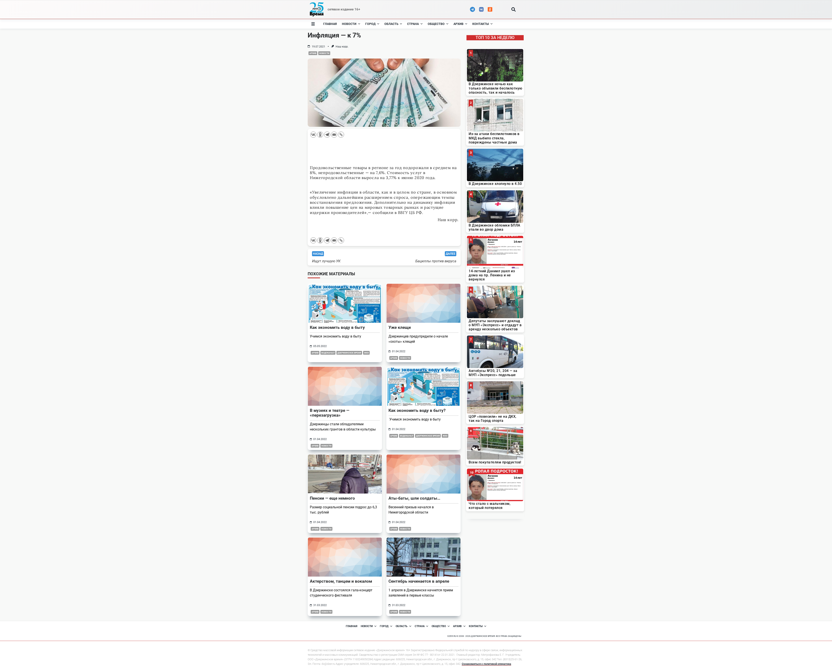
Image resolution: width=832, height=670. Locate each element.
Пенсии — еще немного (332, 498)
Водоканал (328, 353)
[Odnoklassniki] (320, 135)
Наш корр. (342, 46)
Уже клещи (399, 327)
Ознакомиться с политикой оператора (486, 663)
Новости (349, 24)
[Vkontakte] (313, 135)
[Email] (334, 135)
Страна (413, 24)
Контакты (480, 24)
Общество (436, 24)
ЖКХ (366, 353)
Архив (458, 24)
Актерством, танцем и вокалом (341, 581)
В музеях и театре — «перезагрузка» (329, 413)
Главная (330, 24)
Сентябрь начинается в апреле (418, 581)
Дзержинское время (349, 353)
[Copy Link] (341, 135)
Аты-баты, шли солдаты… (414, 498)
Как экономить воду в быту (337, 327)
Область (391, 24)
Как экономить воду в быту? (416, 410)
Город (370, 24)
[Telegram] (327, 135)
